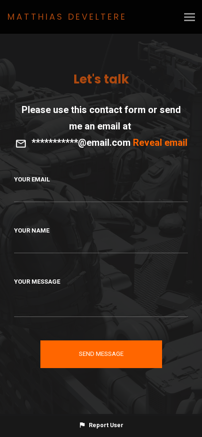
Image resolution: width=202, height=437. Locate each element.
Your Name (31, 230)
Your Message (37, 281)
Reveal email (160, 142)
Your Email (32, 179)
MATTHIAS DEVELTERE (67, 17)
